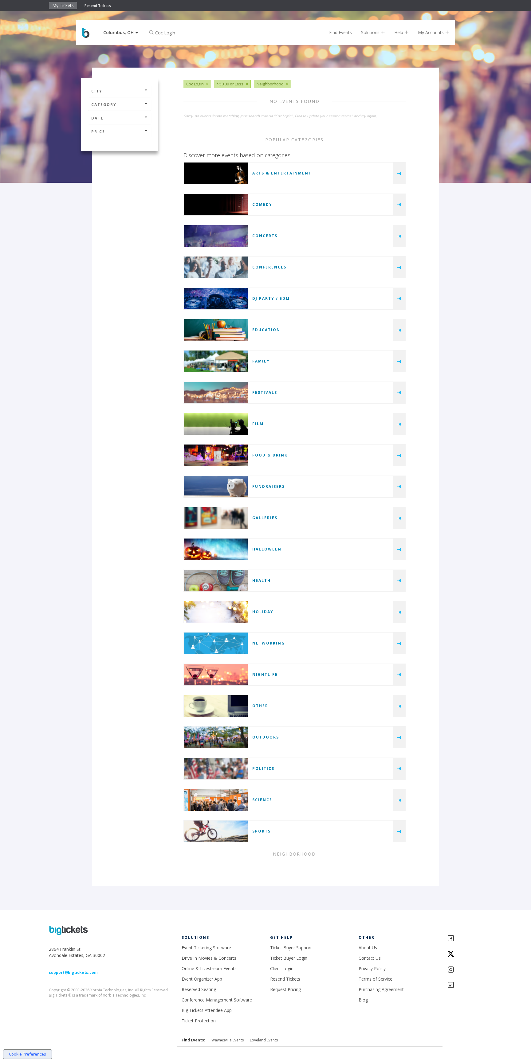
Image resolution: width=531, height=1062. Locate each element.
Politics (263, 768)
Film (258, 423)
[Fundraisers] (216, 486)
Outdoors (265, 737)
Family (261, 361)
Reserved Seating (199, 989)
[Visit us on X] (464, 954)
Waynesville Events (227, 1040)
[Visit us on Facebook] (464, 938)
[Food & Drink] (216, 455)
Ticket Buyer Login (288, 958)
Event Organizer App (202, 979)
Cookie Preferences (27, 1054)
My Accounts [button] (431, 32)
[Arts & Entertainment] (216, 173)
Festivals (264, 392)
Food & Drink (270, 455)
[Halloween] (216, 549)
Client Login (281, 968)
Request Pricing (285, 989)
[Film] (216, 424)
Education (266, 329)
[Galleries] (216, 518)
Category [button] (103, 104)
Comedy (262, 204)
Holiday (262, 611)
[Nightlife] (216, 674)
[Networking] (216, 643)
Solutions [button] (371, 32)
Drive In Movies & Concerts (209, 958)
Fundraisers (268, 486)
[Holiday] (216, 612)
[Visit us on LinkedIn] (464, 985)
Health (261, 580)
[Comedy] (216, 204)
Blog (363, 1000)
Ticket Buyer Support (291, 947)
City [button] (96, 91)
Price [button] (98, 131)
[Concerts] (216, 236)
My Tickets (63, 5)
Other (260, 705)
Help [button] (399, 32)
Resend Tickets (98, 5)
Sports (261, 831)
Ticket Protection (199, 1021)
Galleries (264, 517)
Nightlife (265, 674)
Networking (268, 643)
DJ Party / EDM (271, 298)
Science (262, 799)
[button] (120, 32)
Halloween (266, 549)
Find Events (340, 32)
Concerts (264, 235)
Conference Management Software (217, 1000)
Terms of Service (375, 979)
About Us (368, 947)
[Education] (216, 330)
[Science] (216, 800)
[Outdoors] (216, 737)
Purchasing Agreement (381, 989)
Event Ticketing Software (206, 947)
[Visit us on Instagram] (464, 970)
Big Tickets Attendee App (207, 1010)
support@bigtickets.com (73, 972)
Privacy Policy (372, 968)
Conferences (269, 267)
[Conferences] (216, 267)
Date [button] (97, 118)
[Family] (216, 361)
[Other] (216, 706)
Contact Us (370, 958)
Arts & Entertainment (282, 173)
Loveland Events (264, 1040)
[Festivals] (216, 392)
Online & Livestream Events (209, 968)
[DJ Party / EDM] (216, 298)
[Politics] (216, 768)
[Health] (216, 580)
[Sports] (216, 831)
